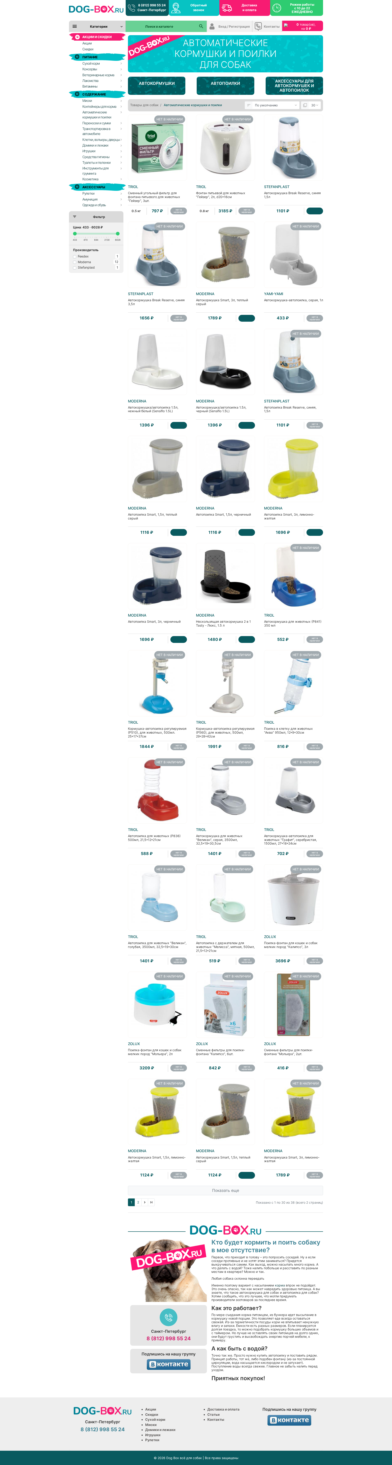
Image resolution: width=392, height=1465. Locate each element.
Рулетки (152, 1440)
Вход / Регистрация (234, 26)
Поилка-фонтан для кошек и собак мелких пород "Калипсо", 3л (291, 942)
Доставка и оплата (249, 7)
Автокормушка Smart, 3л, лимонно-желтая (291, 1156)
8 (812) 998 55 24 (169, 1338)
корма (279, 1285)
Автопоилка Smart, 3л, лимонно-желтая (289, 513)
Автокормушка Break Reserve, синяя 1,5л (292, 192)
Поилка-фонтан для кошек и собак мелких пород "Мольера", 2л (154, 1049)
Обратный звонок (198, 7)
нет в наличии (179, 211)
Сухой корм (155, 1419)
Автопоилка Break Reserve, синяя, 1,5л (290, 406)
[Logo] (96, 9)
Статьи (213, 1414)
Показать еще (225, 1190)
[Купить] (314, 211)
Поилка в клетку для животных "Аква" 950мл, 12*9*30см (288, 727)
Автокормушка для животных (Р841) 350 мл (292, 620)
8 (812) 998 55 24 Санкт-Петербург (151, 7)
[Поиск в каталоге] (201, 26)
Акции (150, 1409)
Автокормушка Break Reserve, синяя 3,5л (156, 299)
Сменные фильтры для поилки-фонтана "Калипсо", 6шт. (220, 1049)
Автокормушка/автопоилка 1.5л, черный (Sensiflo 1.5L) (221, 406)
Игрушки (152, 1435)
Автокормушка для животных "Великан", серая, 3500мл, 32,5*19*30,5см (219, 836)
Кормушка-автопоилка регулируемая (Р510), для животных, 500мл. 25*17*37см (157, 729)
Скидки (151, 1414)
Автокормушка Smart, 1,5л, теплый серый (223, 1156)
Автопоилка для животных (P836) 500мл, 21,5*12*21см (154, 835)
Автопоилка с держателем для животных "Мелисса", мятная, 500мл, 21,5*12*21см (225, 944)
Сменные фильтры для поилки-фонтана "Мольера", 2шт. (288, 1049)
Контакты (271, 26)
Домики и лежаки (160, 1430)
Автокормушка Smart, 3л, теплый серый (222, 299)
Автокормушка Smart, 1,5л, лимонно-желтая (157, 1156)
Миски (151, 1425)
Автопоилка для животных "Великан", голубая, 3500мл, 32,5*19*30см (157, 942)
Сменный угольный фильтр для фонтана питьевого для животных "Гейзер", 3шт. (154, 194)
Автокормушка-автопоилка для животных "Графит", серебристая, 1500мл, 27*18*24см (290, 836)
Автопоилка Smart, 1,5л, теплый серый (152, 513)
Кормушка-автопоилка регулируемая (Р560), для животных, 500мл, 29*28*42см (225, 729)
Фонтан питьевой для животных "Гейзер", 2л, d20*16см (220, 192)
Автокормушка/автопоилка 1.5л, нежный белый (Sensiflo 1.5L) (153, 406)
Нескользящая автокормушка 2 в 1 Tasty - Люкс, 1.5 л (223, 620)
